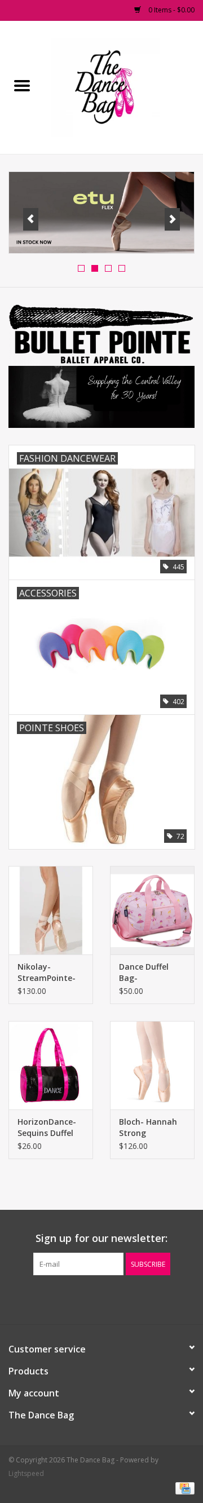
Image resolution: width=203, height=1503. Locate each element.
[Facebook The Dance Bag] (81, 1298)
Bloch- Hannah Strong (148, 1127)
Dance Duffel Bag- (144, 972)
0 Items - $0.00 (171, 10)
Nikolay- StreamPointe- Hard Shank (46, 972)
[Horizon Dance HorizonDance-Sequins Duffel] (50, 1065)
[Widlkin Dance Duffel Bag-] (152, 910)
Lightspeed (26, 1473)
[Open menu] (22, 85)
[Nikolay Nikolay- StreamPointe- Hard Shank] (50, 910)
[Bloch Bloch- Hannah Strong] (152, 1065)
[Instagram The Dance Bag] (122, 1298)
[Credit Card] (183, 1487)
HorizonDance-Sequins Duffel (46, 1127)
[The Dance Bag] (123, 86)
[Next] (172, 219)
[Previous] (30, 219)
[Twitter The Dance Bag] (101, 1298)
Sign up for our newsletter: (101, 1238)
